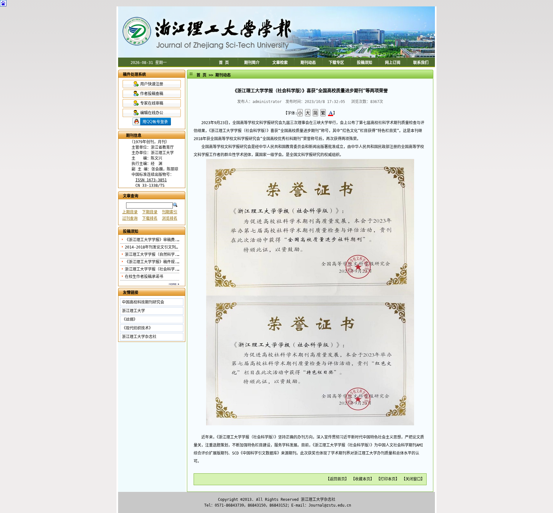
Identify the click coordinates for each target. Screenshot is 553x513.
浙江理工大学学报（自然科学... (153, 254)
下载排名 (149, 218)
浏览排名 (169, 218)
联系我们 (421, 62)
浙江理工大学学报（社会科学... (153, 269)
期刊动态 (308, 62)
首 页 (224, 62)
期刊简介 (252, 62)
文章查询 (130, 196)
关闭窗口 (413, 479)
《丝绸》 (129, 319)
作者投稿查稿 (151, 93)
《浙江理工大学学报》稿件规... (153, 262)
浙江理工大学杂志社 (139, 337)
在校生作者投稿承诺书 (144, 276)
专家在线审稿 (151, 103)
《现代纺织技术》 (137, 328)
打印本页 (388, 479)
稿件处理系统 (134, 74)
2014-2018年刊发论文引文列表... (155, 247)
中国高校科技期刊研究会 (143, 302)
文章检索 (280, 62)
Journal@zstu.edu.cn (330, 505)
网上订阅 (392, 62)
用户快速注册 (151, 84)
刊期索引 (169, 212)
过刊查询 (130, 218)
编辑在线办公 (151, 113)
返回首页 (337, 479)
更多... (148, 284)
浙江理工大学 (133, 311)
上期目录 (130, 212)
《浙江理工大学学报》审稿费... (153, 240)
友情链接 (130, 292)
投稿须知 (364, 62)
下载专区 (336, 62)
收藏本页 (362, 479)
